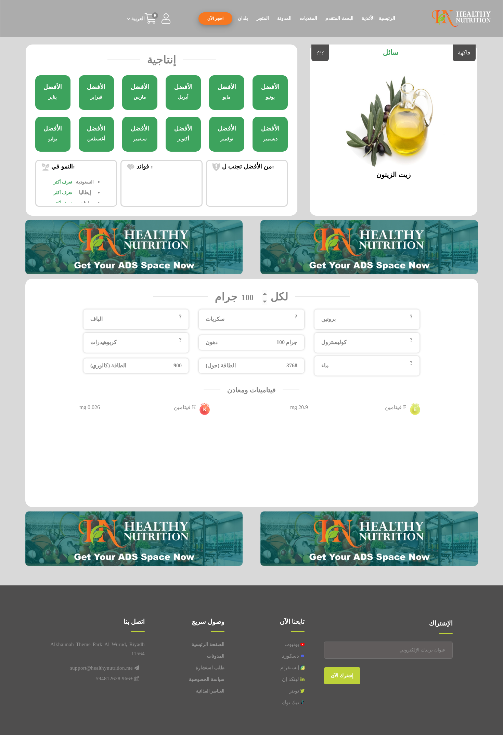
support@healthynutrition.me (101, 668)
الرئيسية (387, 18)
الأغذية (368, 18)
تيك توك (291, 702)
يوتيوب (292, 644)
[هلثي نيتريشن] (461, 18)
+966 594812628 (114, 678)
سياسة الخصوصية (206, 679)
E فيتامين (396, 407)
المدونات (215, 656)
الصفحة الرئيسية (208, 644)
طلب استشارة (210, 667)
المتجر (262, 18)
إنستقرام (290, 667)
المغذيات (308, 18)
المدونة (284, 18)
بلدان (243, 18)
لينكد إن (291, 679)
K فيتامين (185, 407)
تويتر (294, 691)
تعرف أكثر (63, 182)
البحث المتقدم (339, 18)
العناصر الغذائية (210, 691)
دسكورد (291, 656)
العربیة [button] (137, 18)
